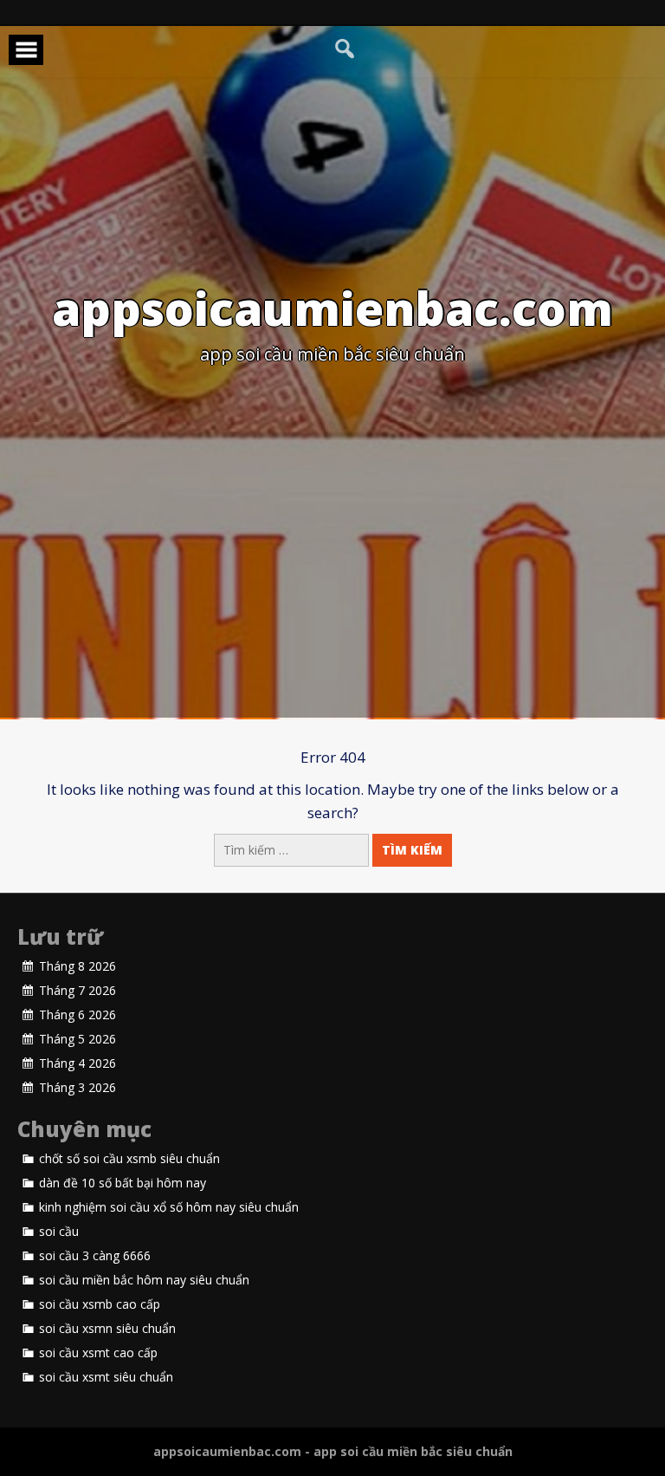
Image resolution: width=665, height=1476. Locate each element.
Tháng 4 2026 (77, 1063)
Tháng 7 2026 (77, 990)
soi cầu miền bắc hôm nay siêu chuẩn (144, 1280)
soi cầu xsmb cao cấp (99, 1304)
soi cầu (59, 1231)
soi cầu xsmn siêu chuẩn (107, 1328)
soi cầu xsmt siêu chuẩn (106, 1377)
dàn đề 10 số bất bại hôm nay (122, 1183)
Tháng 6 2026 (77, 1015)
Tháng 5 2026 (77, 1039)
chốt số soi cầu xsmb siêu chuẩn (129, 1159)
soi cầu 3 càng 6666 (95, 1256)
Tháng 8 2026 (77, 966)
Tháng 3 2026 (77, 1088)
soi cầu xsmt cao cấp (98, 1353)
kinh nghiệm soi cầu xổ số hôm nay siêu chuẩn (169, 1207)
